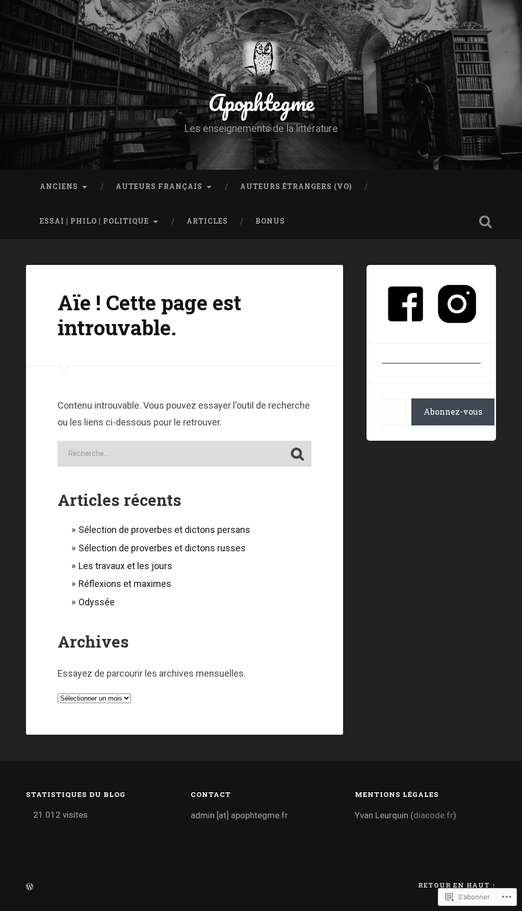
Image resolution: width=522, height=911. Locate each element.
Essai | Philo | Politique (94, 221)
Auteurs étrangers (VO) (296, 186)
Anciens (59, 186)
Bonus (270, 221)
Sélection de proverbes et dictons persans (164, 529)
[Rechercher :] (184, 454)
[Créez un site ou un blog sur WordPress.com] (29, 887)
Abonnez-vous (453, 411)
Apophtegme (261, 102)
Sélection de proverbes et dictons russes (162, 548)
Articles (207, 221)
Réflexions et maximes (125, 583)
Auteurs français (159, 186)
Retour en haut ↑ (457, 885)
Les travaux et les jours (125, 565)
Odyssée (97, 602)
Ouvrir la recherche (486, 221)
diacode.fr (433, 815)
